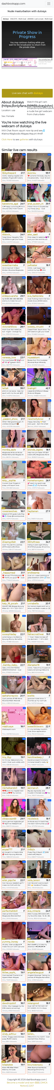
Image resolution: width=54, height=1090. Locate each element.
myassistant (34, 357)
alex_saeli (33, 234)
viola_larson (34, 880)
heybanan (33, 511)
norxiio (31, 942)
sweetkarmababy (10, 265)
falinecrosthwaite (35, 634)
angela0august (35, 972)
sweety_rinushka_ (35, 327)
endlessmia (33, 573)
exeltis (31, 696)
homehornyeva (35, 480)
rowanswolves (9, 511)
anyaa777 (7, 849)
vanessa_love (9, 357)
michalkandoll (9, 788)
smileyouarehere (10, 296)
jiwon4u (32, 173)
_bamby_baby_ (10, 665)
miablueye (7, 726)
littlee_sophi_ (9, 972)
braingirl (32, 388)
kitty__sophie (9, 480)
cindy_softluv (9, 1034)
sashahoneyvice (10, 696)
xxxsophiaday (9, 634)
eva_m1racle (34, 911)
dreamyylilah (9, 542)
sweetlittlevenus (35, 726)
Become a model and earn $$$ (23, 1082)
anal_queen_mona (35, 204)
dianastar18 (33, 665)
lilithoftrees (34, 542)
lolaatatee (7, 1065)
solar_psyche (9, 880)
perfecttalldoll (10, 911)
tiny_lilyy (6, 757)
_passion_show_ (10, 419)
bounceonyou (35, 1065)
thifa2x (31, 849)
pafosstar (32, 265)
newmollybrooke (35, 419)
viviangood (33, 1003)
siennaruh (33, 788)
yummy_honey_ (10, 942)
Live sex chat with (27, 93)
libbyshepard (9, 173)
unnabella (33, 603)
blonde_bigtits (35, 450)
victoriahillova (9, 327)
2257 (31, 1086)
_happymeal (8, 573)
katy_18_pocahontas (10, 603)
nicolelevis (33, 819)
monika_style (9, 450)
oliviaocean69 (9, 819)
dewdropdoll (9, 1003)
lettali (5, 388)
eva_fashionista (35, 296)
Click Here (7, 139)
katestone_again (10, 204)
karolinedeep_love (35, 757)
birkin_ (31, 1034)
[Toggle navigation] (48, 3)
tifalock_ (6, 234)
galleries (24, 139)
